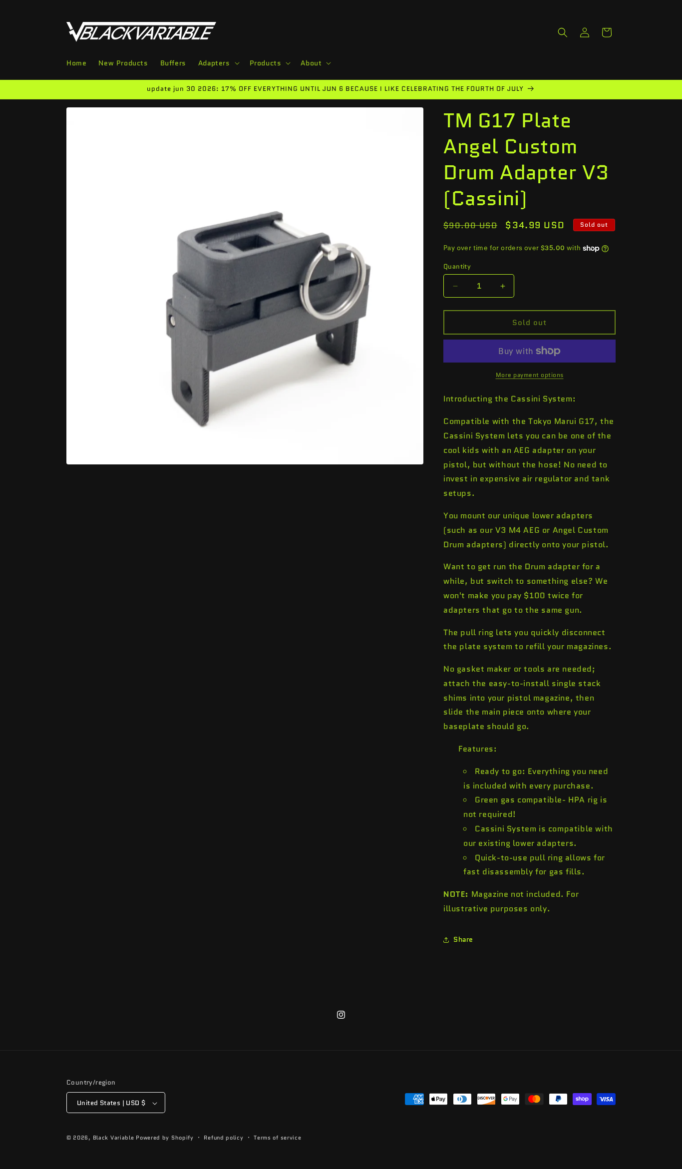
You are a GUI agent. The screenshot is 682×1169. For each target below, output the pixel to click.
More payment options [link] (530, 375)
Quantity (457, 266)
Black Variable (113, 1138)
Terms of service (277, 1138)
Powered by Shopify (165, 1138)
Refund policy (223, 1138)
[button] (218, 62)
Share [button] (463, 939)
